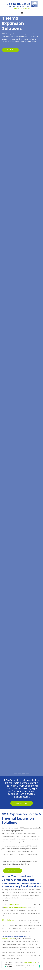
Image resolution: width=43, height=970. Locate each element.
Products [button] (10, 50)
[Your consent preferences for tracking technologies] (39, 966)
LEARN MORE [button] (12, 871)
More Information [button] (21, 803)
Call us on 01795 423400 (22, 8)
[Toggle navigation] (22, 12)
